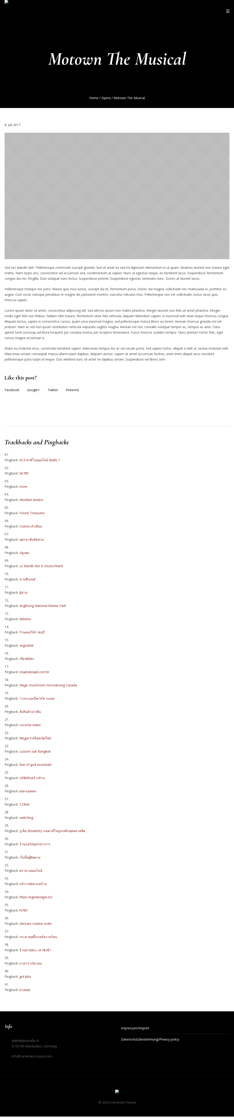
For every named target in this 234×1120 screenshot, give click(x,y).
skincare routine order (35, 923)
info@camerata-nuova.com (32, 1056)
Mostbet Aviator (31, 500)
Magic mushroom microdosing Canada (48, 685)
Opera (106, 98)
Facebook (12, 390)
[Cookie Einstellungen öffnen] (10, 1112)
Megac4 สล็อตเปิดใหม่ (35, 738)
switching (26, 817)
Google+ (33, 390)
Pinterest (72, 390)
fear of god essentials (35, 764)
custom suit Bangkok (35, 751)
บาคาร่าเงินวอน (30, 963)
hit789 (24, 473)
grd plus (25, 976)
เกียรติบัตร (26, 658)
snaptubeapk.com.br (34, 672)
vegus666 (26, 645)
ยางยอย (24, 990)
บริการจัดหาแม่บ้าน (33, 884)
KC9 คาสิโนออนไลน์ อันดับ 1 (39, 460)
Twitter (53, 390)
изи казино (27, 791)
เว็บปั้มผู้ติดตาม (29, 857)
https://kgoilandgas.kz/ (36, 897)
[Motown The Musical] (117, 195)
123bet (24, 804)
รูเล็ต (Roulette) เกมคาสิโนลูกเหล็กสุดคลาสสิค (52, 831)
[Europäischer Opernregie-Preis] (117, 1092)
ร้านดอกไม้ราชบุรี (32, 632)
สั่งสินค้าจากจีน (30, 711)
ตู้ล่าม (23, 592)
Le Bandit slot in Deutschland (41, 566)
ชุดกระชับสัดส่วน (31, 539)
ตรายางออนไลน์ (30, 870)
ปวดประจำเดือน (30, 526)
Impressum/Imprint (135, 1028)
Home (93, 98)
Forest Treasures (32, 513)
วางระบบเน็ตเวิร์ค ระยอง (37, 698)
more (23, 486)
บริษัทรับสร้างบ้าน (32, 778)
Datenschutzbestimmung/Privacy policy (150, 1039)
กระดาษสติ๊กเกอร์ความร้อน (38, 937)
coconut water (30, 725)
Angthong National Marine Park (42, 605)
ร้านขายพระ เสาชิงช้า (35, 950)
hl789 (23, 910)
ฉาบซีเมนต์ (27, 579)
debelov (25, 619)
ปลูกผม (24, 553)
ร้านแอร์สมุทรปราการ (34, 844)
